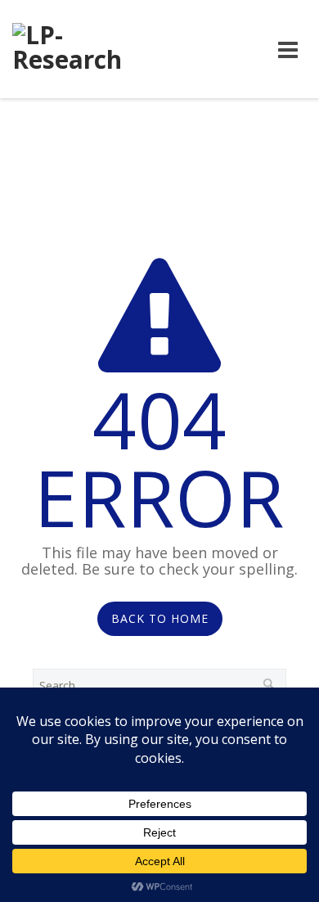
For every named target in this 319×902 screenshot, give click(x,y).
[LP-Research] (74, 49)
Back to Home (160, 618)
